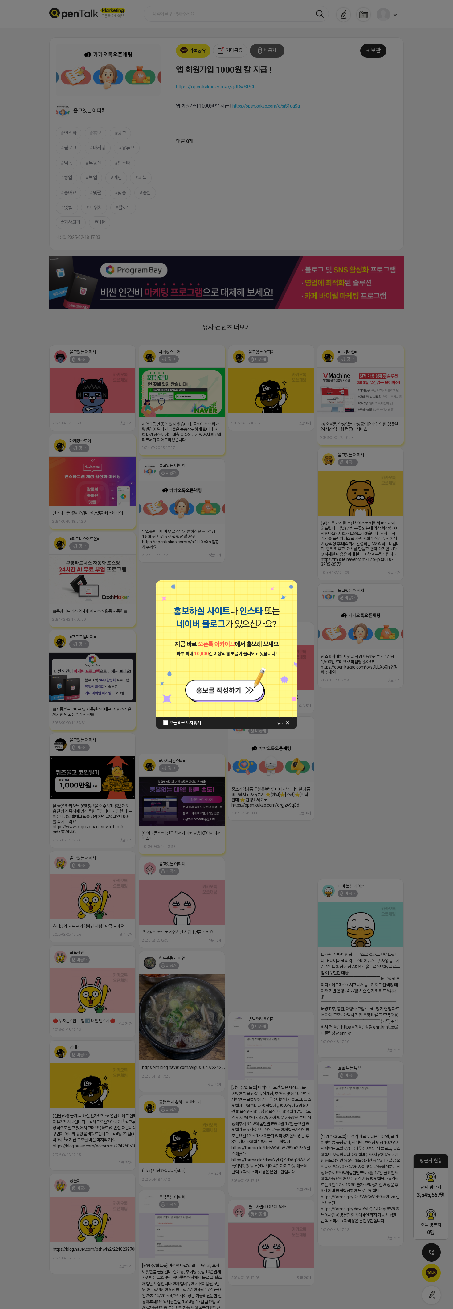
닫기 (280, 723)
